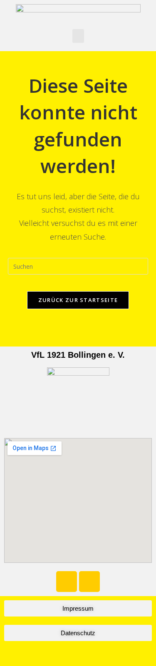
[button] (78, 36)
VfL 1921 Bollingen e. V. (78, 354)
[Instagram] (89, 581)
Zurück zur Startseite (78, 300)
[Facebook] (66, 581)
